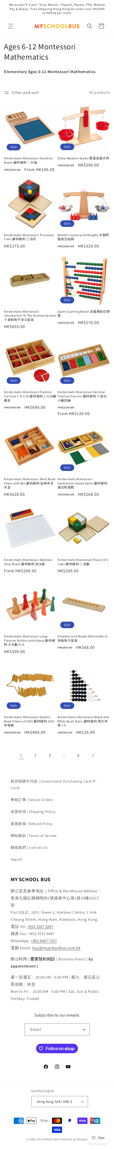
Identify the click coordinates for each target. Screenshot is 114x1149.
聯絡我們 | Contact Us (29, 847)
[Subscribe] (83, 1029)
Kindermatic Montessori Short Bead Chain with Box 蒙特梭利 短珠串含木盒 (30, 483)
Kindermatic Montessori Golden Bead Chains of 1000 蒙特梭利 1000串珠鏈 (29, 721)
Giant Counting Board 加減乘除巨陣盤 (84, 313)
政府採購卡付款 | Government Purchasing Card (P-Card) (54, 784)
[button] (10, 26)
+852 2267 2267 (40, 926)
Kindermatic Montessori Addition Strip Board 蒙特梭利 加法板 (28, 562)
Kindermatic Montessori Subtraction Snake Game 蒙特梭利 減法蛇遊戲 (82, 483)
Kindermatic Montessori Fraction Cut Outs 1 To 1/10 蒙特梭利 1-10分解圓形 (30, 396)
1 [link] (21, 755)
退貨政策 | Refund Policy (31, 823)
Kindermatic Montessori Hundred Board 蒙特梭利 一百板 (28, 160)
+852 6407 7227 (44, 940)
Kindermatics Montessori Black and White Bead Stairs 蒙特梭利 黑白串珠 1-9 (83, 721)
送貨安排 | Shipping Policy (33, 811)
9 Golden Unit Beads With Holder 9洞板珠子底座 (83, 638)
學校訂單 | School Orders (32, 799)
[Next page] (93, 755)
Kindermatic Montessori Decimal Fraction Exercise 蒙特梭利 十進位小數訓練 (82, 396)
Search (16, 859)
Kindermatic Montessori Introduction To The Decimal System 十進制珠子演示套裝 (30, 315)
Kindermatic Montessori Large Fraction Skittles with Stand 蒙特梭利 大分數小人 (29, 640)
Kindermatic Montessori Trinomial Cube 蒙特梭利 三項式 (29, 237)
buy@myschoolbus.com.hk (56, 947)
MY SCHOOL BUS (48, 1139)
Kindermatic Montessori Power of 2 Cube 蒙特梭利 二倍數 (83, 562)
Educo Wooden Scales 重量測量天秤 (83, 158)
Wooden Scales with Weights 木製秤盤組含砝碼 (83, 237)
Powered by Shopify (73, 1139)
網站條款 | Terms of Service (34, 835)
